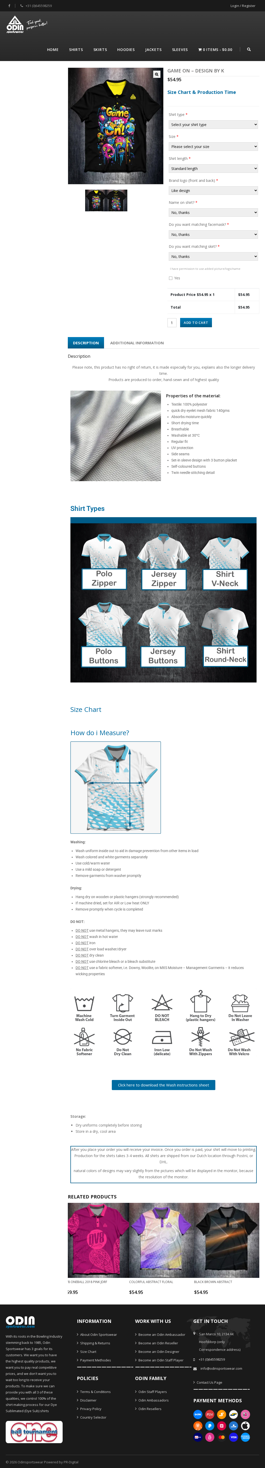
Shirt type (178, 114)
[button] (156, 74)
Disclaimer (88, 1400)
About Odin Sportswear (98, 1334)
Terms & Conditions (95, 1391)
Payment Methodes (95, 1360)
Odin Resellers (149, 1408)
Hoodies (126, 49)
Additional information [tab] (137, 342)
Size (174, 136)
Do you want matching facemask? (199, 224)
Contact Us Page (209, 1382)
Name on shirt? (183, 202)
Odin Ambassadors (153, 1400)
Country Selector (92, 1417)
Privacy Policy (90, 1408)
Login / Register (243, 5)
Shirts (76, 49)
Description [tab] (86, 342)
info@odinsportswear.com (221, 1368)
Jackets (153, 49)
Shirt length (180, 158)
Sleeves (180, 49)
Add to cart (196, 322)
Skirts (100, 49)
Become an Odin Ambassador (161, 1334)
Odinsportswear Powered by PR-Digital (48, 1462)
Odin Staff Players (152, 1391)
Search (249, 49)
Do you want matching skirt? (194, 246)
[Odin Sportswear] (27, 23)
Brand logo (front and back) (193, 180)
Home (53, 49)
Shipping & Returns (94, 1343)
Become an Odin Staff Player (160, 1360)
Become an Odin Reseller (158, 1343)
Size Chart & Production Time (201, 92)
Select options (94, 1294)
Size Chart (87, 1351)
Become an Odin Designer (158, 1351)
